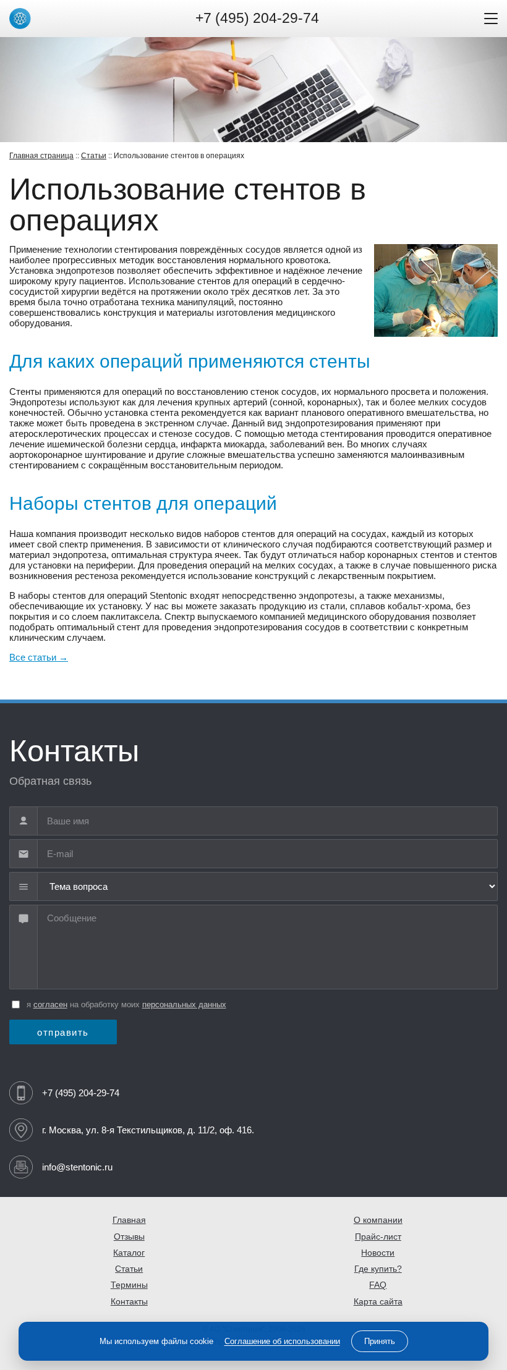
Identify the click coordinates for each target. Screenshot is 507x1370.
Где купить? (378, 1269)
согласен (50, 1004)
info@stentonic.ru (77, 1167)
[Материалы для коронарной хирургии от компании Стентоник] (20, 19)
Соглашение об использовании (282, 1341)
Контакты (129, 1301)
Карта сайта (378, 1301)
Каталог (129, 1253)
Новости (377, 1253)
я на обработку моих (126, 1004)
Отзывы (129, 1236)
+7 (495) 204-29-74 (257, 18)
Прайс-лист (378, 1236)
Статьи (93, 155)
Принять (379, 1341)
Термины (129, 1285)
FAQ (377, 1285)
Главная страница (41, 155)
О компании (378, 1220)
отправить (63, 1032)
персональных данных (184, 1004)
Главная (129, 1220)
